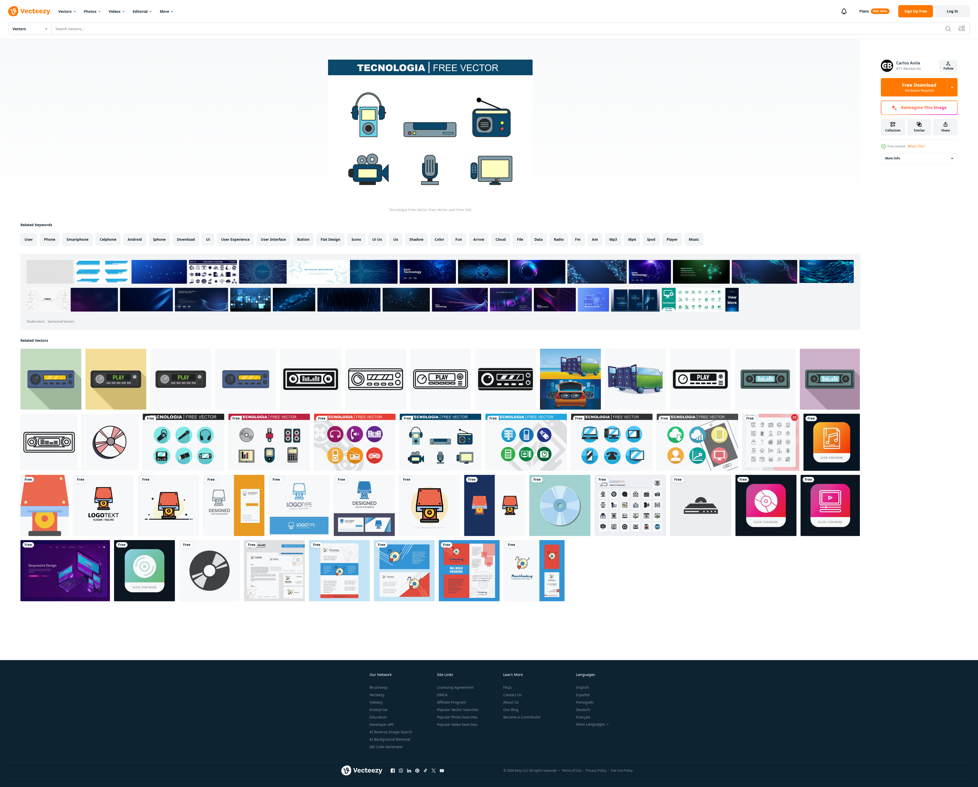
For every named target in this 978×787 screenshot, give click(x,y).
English (582, 687)
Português (585, 702)
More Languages (590, 724)
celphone (108, 239)
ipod (651, 239)
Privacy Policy (596, 770)
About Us (511, 702)
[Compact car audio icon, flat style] (50, 379)
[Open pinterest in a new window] (417, 770)
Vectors (65, 11)
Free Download (919, 87)
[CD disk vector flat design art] (559, 505)
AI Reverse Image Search (390, 731)
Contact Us (512, 694)
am (595, 239)
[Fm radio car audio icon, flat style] (115, 379)
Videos (114, 11)
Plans (864, 11)
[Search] (948, 29)
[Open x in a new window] (434, 770)
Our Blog (511, 709)
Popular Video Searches (457, 724)
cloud (501, 239)
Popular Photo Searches (457, 717)
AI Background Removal (389, 739)
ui (208, 239)
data (538, 239)
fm (578, 239)
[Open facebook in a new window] (393, 770)
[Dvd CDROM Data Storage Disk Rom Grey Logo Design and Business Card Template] (233, 505)
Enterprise (378, 709)
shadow (416, 239)
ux (395, 239)
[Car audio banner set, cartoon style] (570, 379)
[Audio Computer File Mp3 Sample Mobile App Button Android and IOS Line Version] (831, 442)
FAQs (507, 687)
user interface (273, 239)
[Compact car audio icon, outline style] (375, 379)
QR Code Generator (386, 746)
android (135, 239)
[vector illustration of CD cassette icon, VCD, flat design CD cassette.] (209, 570)
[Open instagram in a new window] (401, 770)
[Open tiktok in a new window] (425, 770)
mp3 (613, 239)
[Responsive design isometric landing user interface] (65, 570)
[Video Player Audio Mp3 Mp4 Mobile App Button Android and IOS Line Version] (830, 505)
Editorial (140, 11)
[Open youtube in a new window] (442, 770)
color (439, 239)
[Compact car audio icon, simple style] (505, 379)
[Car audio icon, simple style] (310, 379)
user (29, 239)
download (186, 239)
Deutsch (583, 709)
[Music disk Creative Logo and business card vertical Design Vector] (534, 570)
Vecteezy (376, 694)
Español (583, 694)
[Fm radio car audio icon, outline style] (440, 379)
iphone (159, 239)
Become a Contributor (522, 717)
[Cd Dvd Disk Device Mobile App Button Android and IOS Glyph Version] (765, 505)
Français (583, 717)
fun (458, 239)
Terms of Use (571, 770)
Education (378, 717)
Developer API (381, 724)
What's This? (916, 146)
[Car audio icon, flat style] (765, 379)
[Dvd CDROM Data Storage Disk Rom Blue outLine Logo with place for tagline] (299, 505)
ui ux (377, 239)
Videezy (376, 702)
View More (732, 299)
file (520, 239)
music (694, 239)
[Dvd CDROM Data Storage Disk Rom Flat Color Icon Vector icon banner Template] (44, 505)
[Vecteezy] (29, 11)
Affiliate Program (451, 702)
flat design (330, 239)
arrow (478, 239)
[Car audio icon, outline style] (48, 442)
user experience (235, 239)
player (672, 239)
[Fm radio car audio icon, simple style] (700, 379)
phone (49, 239)
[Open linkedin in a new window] (409, 770)
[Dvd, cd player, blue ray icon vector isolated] (700, 505)
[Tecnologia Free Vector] (183, 442)
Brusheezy (378, 687)
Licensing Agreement (455, 687)
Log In (952, 11)
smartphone (77, 239)
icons (356, 239)
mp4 (632, 239)
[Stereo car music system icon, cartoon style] (635, 379)
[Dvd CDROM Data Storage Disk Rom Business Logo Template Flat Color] (103, 505)
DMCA (442, 694)
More (164, 11)
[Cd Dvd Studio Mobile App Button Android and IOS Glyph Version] (144, 570)
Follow (948, 68)
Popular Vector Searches (458, 709)
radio (559, 239)
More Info (892, 158)
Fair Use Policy (622, 770)
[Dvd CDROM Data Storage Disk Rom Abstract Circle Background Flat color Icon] (429, 505)
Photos (90, 11)
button (303, 239)
